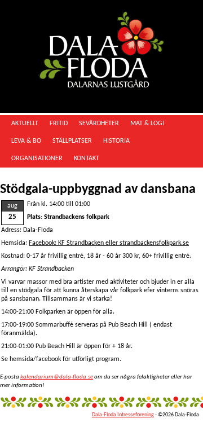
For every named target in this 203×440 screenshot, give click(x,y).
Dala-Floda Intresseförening (123, 415)
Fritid (59, 123)
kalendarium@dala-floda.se (56, 377)
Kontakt (86, 158)
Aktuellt (24, 123)
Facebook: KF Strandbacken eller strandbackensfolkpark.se (109, 243)
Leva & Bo (26, 141)
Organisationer (37, 158)
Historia (116, 141)
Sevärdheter (99, 123)
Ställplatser (72, 141)
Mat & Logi (147, 123)
